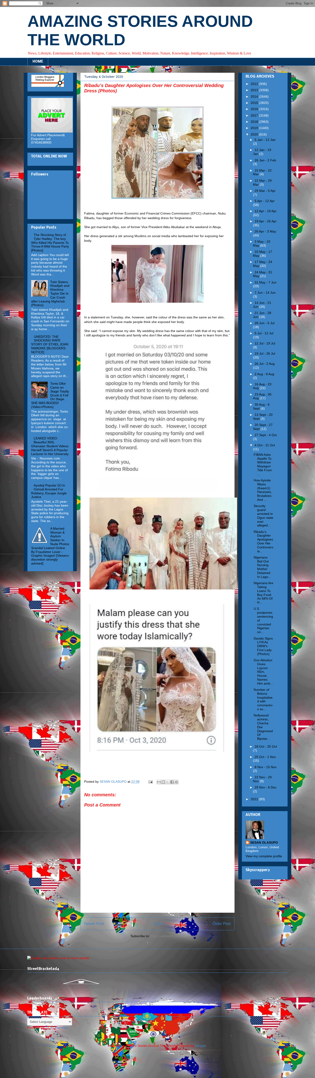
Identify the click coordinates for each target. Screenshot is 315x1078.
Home (158, 923)
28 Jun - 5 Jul (264, 323)
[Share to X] (167, 782)
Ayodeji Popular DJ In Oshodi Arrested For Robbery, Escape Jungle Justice (49, 491)
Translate (61, 1027)
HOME (38, 61)
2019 (255, 128)
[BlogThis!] (163, 782)
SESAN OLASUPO (264, 842)
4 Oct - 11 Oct (265, 445)
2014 (255, 96)
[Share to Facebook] (172, 782)
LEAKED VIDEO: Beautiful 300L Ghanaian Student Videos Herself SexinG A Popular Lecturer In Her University (49, 446)
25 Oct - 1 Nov (265, 757)
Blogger (200, 1046)
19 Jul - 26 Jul (265, 353)
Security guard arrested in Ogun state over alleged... (263, 515)
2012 (255, 84)
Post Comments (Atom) (168, 936)
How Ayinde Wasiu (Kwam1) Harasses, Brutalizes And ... (263, 489)
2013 (255, 90)
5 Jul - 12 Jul (264, 333)
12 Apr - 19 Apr (265, 211)
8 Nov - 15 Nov (265, 767)
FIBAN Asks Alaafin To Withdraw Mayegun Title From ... (263, 464)
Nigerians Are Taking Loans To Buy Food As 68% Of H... (263, 592)
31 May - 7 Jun (265, 282)
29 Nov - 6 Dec (265, 787)
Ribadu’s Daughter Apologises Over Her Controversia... (263, 541)
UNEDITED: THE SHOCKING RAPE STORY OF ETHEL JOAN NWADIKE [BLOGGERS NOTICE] (49, 344)
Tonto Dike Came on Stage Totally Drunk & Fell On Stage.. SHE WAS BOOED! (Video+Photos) (50, 395)
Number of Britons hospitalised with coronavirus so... (263, 699)
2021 (255, 799)
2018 (255, 122)
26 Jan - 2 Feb (265, 160)
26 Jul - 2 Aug (265, 363)
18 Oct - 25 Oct (266, 746)
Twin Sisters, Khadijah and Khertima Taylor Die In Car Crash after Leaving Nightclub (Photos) (50, 293)
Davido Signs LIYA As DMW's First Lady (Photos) (263, 646)
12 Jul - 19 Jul (265, 343)
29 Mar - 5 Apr (265, 191)
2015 (255, 103)
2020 (255, 134)
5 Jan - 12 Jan (265, 140)
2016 (255, 109)
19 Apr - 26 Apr (265, 221)
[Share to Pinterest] (176, 782)
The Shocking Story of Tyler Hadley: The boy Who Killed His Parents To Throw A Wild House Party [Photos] (50, 242)
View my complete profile (264, 856)
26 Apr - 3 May (265, 231)
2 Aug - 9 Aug (264, 374)
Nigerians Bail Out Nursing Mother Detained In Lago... (262, 567)
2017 (255, 115)
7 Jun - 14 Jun (265, 292)
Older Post (221, 923)
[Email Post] (150, 781)
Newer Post (94, 923)
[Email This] (159, 782)
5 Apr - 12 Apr (265, 201)
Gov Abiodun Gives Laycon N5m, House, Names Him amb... (263, 671)
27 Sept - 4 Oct (266, 435)
